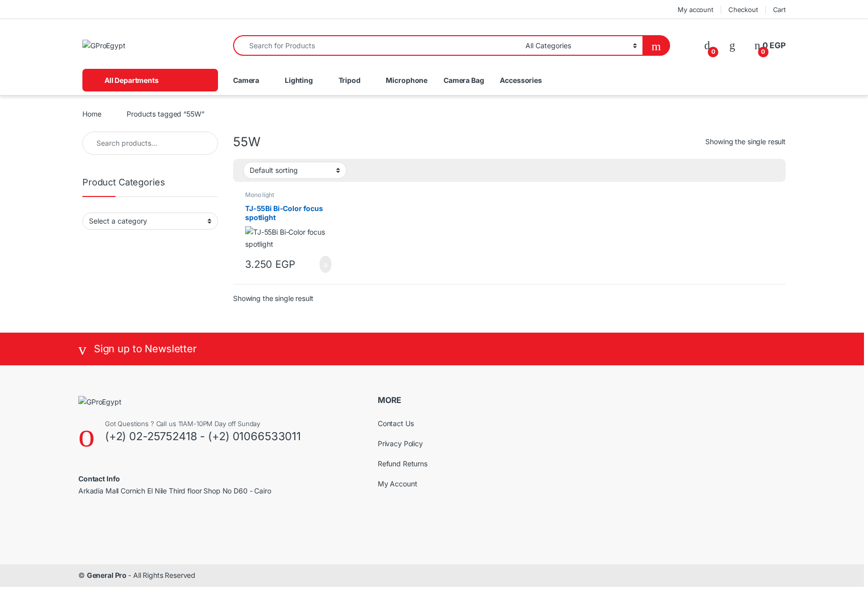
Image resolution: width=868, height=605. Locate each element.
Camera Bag (464, 80)
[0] (707, 45)
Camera (246, 80)
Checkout (743, 10)
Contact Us (396, 423)
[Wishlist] (732, 45)
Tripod (350, 80)
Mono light (259, 194)
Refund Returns (402, 463)
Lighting (299, 80)
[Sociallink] (82, 524)
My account (695, 10)
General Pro (107, 575)
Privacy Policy (400, 443)
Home (91, 114)
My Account (397, 483)
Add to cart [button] (324, 264)
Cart (779, 10)
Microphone (406, 80)
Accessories (520, 80)
